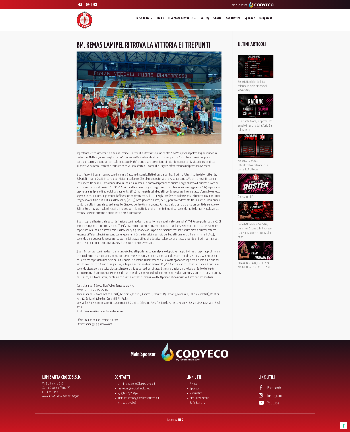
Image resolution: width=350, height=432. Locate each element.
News (160, 18)
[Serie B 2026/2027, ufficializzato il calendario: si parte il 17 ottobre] (255, 146)
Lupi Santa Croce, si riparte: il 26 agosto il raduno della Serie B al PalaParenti (255, 126)
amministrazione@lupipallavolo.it (136, 383)
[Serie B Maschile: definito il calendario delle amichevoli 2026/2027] (255, 67)
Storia (217, 18)
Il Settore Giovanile (180, 18)
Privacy (193, 383)
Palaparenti (266, 18)
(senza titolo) (245, 197)
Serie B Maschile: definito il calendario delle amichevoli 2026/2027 (252, 86)
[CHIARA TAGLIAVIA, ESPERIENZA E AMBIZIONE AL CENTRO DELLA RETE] (255, 251)
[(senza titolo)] (255, 184)
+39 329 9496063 (128, 402)
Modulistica (232, 18)
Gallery (205, 18)
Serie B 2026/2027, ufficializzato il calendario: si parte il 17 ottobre (253, 165)
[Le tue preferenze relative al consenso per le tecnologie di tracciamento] (343, 425)
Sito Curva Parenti (199, 398)
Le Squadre (143, 18)
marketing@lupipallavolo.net (134, 388)
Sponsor (249, 18)
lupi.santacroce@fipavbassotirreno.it (138, 398)
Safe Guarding (197, 402)
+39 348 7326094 (128, 393)
